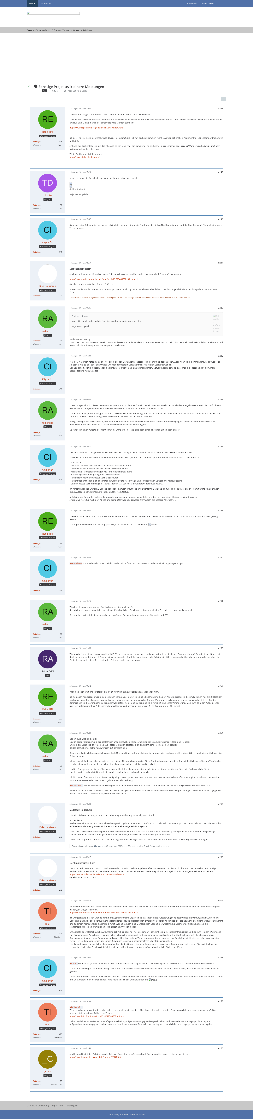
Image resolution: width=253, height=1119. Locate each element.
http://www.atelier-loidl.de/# (84, 157)
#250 (220, 557)
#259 (220, 1001)
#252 (220, 648)
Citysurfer (77, 785)
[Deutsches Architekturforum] (126, 17)
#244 (220, 262)
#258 (220, 957)
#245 (220, 307)
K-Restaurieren (100, 846)
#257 (220, 900)
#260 (220, 1048)
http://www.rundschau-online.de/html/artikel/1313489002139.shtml (103, 279)
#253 (220, 686)
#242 (220, 172)
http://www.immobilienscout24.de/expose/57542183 (95, 1057)
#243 (220, 219)
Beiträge (36, 141)
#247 (220, 399)
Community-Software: (126, 1114)
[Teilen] (223, 99)
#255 (220, 804)
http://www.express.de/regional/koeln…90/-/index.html (96, 127)
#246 (220, 355)
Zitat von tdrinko (80, 316)
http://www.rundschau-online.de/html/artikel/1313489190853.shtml (103, 912)
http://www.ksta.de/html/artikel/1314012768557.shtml (96, 1016)
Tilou (74, 963)
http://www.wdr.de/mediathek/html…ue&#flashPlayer (96, 874)
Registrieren (208, 3)
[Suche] (221, 3)
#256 (220, 857)
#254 (220, 732)
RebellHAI (77, 563)
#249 (220, 510)
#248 (220, 446)
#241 (220, 108)
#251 (220, 601)
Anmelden (192, 3)
